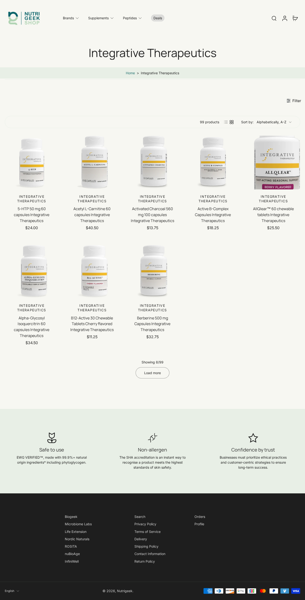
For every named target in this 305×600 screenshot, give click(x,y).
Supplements (98, 18)
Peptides (130, 18)
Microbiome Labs (78, 524)
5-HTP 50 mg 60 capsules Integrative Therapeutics (31, 214)
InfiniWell (72, 561)
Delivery (140, 539)
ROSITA (71, 546)
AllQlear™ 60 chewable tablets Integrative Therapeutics (273, 214)
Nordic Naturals (77, 539)
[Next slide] (55, 162)
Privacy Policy (145, 524)
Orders (199, 517)
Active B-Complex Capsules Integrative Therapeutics (213, 214)
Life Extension (75, 531)
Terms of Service (147, 531)
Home (130, 73)
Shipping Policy (146, 546)
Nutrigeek (124, 591)
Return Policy (144, 561)
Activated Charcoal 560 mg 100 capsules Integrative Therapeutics (152, 214)
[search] (274, 18)
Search (139, 517)
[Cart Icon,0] (295, 18)
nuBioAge (72, 554)
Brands (68, 18)
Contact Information (149, 554)
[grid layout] (231, 122)
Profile (199, 524)
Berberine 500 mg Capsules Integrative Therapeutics (152, 323)
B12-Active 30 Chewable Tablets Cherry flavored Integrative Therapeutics (92, 323)
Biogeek (71, 517)
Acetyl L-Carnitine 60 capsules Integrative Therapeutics (92, 214)
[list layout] (226, 122)
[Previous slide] (8, 162)
